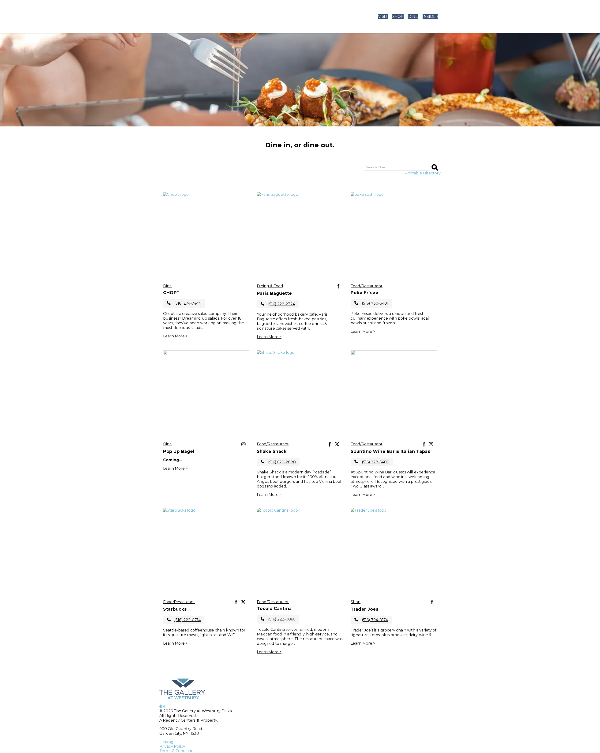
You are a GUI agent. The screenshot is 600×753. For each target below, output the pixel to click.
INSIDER (430, 16)
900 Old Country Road (180, 729)
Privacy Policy (172, 746)
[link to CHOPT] (206, 236)
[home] (186, 16)
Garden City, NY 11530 (179, 733)
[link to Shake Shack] (300, 394)
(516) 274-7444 (187, 303)
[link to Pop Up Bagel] (206, 394)
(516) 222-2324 (281, 304)
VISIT (383, 16)
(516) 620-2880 (282, 462)
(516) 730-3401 (375, 303)
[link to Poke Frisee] (394, 236)
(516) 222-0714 (187, 620)
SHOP (398, 16)
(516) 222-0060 (282, 619)
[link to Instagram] (243, 445)
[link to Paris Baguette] (300, 236)
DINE (413, 16)
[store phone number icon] (169, 303)
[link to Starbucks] (206, 552)
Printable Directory (423, 173)
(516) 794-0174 (375, 620)
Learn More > (175, 336)
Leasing (166, 742)
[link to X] (337, 445)
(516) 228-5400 (375, 462)
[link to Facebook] (338, 286)
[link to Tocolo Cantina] (300, 552)
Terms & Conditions (177, 751)
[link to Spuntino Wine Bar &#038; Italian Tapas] (394, 394)
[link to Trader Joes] (394, 552)
